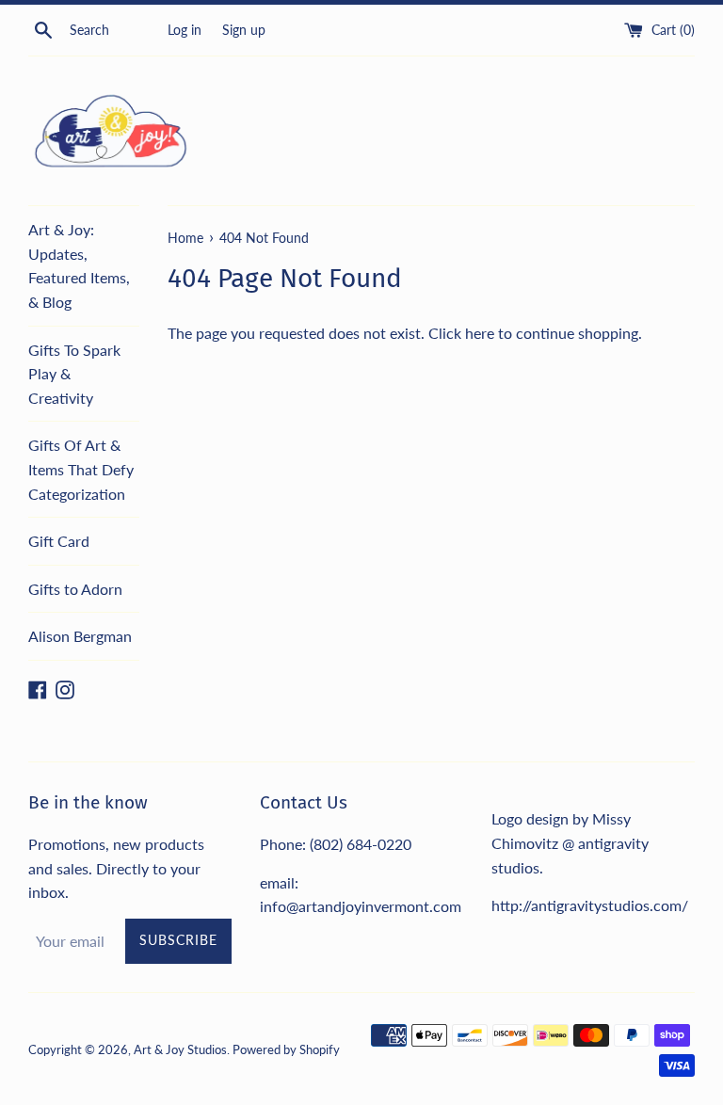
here (479, 333)
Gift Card (58, 541)
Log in (184, 30)
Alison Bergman (80, 636)
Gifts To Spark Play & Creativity (74, 374)
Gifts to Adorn (75, 589)
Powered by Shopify (286, 1049)
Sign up (243, 30)
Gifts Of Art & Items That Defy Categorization (81, 469)
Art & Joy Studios (180, 1049)
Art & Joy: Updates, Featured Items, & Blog (79, 265)
